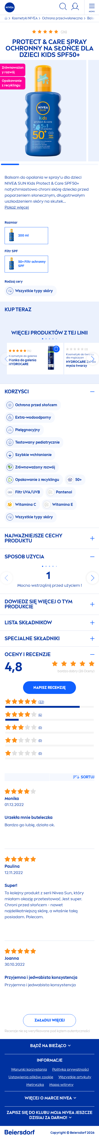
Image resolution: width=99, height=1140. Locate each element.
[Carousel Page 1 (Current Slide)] (42, 338)
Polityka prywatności (70, 1069)
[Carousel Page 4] (53, 338)
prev (6, 359)
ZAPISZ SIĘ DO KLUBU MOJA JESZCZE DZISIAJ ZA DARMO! (49, 1115)
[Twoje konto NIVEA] (75, 7)
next (93, 359)
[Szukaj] (63, 7)
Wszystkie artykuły (74, 1077)
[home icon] (6, 18)
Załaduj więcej (50, 1020)
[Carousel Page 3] (49, 338)
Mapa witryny (61, 1084)
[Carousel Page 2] (46, 338)
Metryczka (35, 1084)
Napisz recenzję (49, 687)
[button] (56, 349)
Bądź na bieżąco (48, 1045)
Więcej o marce (48, 1098)
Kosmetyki (25, 18)
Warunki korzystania (29, 1069)
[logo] (10, 7)
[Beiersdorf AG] (20, 1133)
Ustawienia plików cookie (31, 1077)
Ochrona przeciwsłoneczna (62, 18)
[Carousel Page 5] (56, 338)
